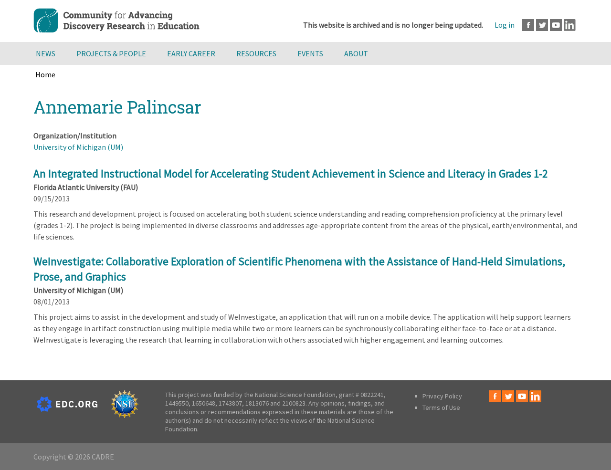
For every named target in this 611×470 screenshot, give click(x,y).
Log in (505, 25)
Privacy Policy (442, 396)
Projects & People (111, 53)
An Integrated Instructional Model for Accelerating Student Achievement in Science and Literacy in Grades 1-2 (290, 173)
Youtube (556, 25)
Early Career (191, 53)
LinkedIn (570, 25)
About (356, 53)
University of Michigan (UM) (78, 147)
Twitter (542, 25)
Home (45, 74)
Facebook (528, 25)
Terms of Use (441, 407)
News (45, 53)
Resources (256, 53)
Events (310, 53)
